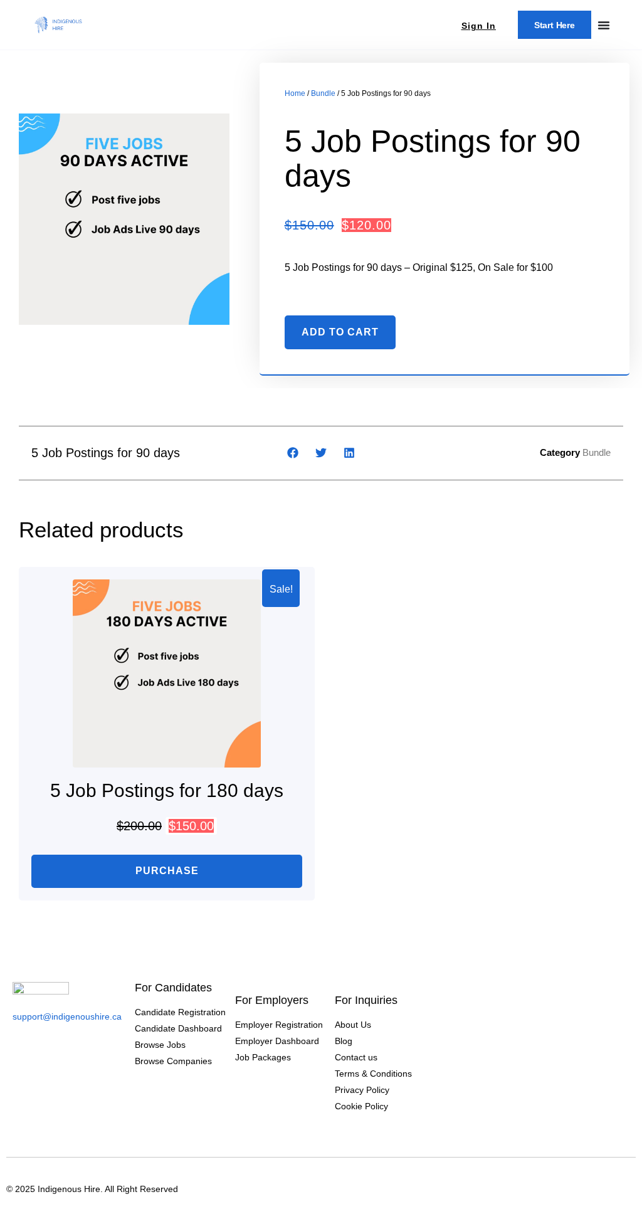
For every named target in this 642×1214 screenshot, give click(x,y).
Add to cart (340, 332)
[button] (293, 453)
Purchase (167, 870)
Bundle (323, 93)
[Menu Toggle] (603, 25)
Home (295, 93)
